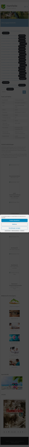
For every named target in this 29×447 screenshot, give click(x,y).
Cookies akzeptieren (15, 220)
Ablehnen (14, 224)
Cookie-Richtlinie (8, 230)
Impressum (22, 230)
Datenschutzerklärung (15, 230)
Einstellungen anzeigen (14, 228)
